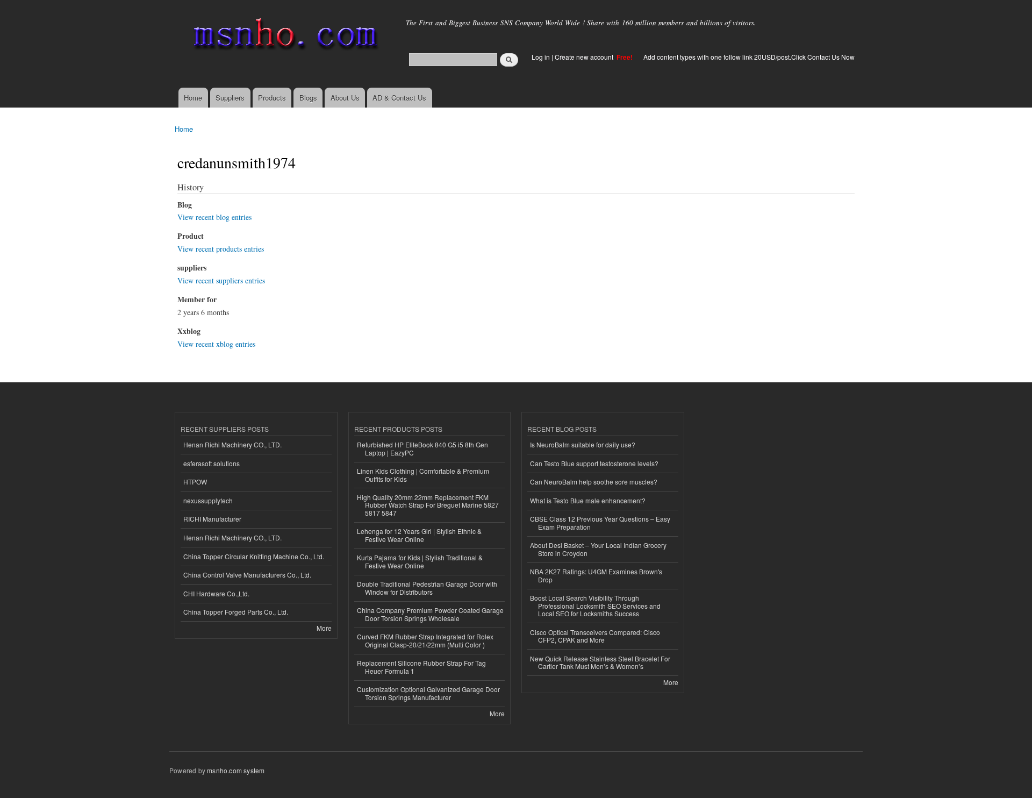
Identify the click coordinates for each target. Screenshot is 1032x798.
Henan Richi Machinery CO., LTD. (232, 444)
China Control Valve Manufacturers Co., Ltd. (247, 574)
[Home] (283, 36)
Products (272, 97)
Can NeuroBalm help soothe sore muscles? (593, 481)
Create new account (585, 56)
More (324, 627)
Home (193, 97)
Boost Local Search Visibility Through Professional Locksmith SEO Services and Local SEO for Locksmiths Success (595, 605)
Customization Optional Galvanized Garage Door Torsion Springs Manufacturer (428, 693)
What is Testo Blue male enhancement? (588, 500)
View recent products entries (220, 249)
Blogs (308, 97)
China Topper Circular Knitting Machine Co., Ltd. (253, 556)
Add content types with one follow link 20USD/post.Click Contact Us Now (749, 56)
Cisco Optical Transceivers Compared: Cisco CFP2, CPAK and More (595, 636)
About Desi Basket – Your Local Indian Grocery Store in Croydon (598, 548)
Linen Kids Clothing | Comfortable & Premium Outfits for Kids (423, 474)
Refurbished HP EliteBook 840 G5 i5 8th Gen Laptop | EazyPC (422, 448)
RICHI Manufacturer (212, 518)
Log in (541, 56)
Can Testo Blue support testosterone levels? (594, 463)
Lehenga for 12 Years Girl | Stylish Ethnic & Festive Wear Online (419, 534)
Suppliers (230, 97)
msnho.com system (235, 770)
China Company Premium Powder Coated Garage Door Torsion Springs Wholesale (430, 613)
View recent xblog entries (216, 344)
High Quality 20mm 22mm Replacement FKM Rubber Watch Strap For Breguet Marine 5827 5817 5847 (428, 505)
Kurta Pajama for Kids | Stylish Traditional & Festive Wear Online (420, 561)
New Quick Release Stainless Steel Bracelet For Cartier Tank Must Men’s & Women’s (600, 662)
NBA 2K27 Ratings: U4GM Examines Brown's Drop (596, 575)
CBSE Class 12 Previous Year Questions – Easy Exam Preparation (600, 522)
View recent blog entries (214, 217)
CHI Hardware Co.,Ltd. (216, 593)
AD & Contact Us (399, 97)
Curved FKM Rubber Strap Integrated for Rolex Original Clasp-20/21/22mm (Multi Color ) (425, 640)
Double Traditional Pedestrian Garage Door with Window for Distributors (427, 587)
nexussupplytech (208, 500)
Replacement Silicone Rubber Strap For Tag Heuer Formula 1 (421, 666)
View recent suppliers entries (221, 280)
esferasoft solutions (211, 463)
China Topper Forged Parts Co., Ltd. (235, 611)
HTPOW (195, 481)
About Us (345, 97)
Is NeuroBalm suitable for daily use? (582, 444)
